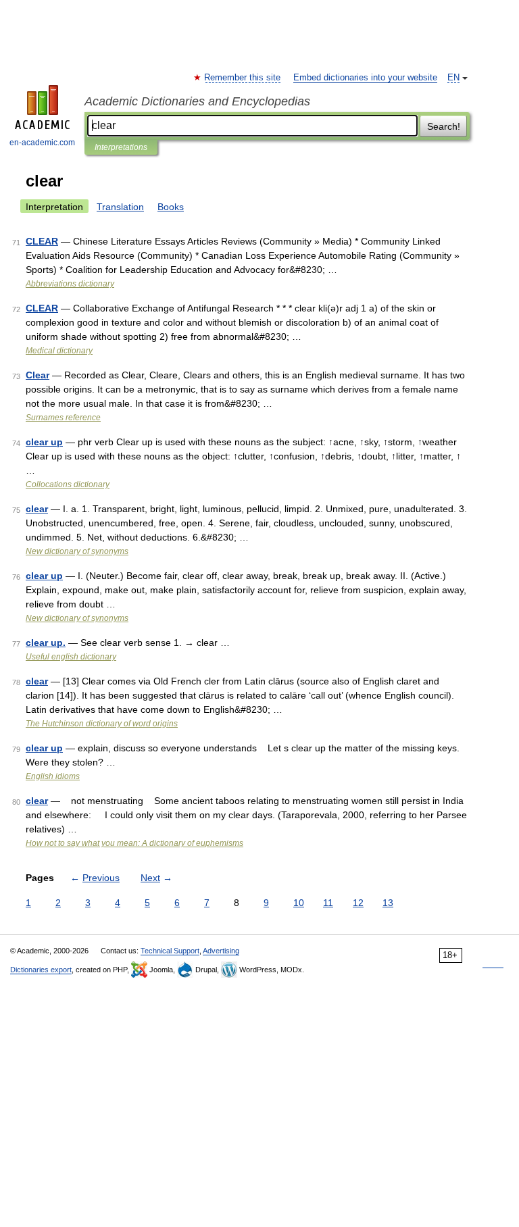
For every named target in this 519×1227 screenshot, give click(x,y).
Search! (443, 126)
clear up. (46, 642)
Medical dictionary (59, 350)
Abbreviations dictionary (70, 284)
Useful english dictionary (71, 656)
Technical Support (170, 951)
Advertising (221, 951)
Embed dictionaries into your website (365, 77)
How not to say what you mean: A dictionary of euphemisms (134, 843)
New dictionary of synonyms (77, 551)
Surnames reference (63, 417)
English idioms (53, 776)
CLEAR (42, 241)
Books (170, 206)
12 (358, 902)
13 (387, 902)
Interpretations (121, 147)
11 (328, 902)
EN (453, 77)
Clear (37, 375)
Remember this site (242, 77)
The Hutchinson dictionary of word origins (102, 723)
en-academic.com (42, 142)
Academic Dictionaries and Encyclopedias (197, 101)
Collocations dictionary (67, 484)
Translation (120, 206)
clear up (44, 441)
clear (37, 508)
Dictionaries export (41, 970)
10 (298, 902)
